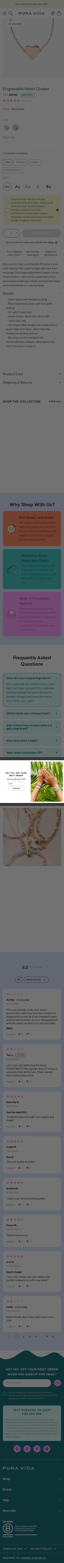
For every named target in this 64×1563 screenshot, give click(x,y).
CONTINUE (16, 788)
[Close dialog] (61, 763)
